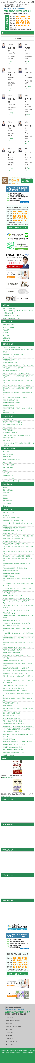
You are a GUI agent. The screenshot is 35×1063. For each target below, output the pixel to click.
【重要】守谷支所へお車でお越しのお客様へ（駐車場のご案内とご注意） (18, 312)
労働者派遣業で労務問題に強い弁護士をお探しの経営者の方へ (18, 735)
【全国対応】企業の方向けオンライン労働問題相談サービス (18, 634)
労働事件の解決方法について (11, 731)
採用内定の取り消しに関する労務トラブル (15, 673)
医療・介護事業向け (8, 490)
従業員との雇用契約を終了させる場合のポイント (17, 373)
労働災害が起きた (8, 440)
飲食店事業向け (7, 500)
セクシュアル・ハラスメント (11, 481)
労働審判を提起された (9, 427)
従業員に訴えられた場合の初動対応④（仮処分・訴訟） (17, 389)
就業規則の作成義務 (8, 454)
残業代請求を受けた (8, 419)
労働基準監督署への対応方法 (11, 626)
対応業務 (5, 332)
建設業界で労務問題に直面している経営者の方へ (17, 668)
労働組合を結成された (9, 438)
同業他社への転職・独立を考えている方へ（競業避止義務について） (18, 709)
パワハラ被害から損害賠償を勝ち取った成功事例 (17, 729)
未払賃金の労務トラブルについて (12, 715)
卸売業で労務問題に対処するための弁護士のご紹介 (17, 647)
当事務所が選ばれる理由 (13, 1020)
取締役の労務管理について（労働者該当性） (15, 685)
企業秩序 (5, 470)
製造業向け (6, 487)
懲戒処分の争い (7, 705)
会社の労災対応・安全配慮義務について (14, 652)
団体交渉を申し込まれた (10, 432)
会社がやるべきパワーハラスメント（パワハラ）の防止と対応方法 (18, 606)
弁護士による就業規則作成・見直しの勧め (15, 397)
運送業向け (6, 495)
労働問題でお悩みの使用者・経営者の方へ (15, 528)
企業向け (5, 506)
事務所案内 (6, 340)
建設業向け (6, 498)
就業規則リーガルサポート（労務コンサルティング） (18, 610)
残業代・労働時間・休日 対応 (11, 459)
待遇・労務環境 (7, 462)
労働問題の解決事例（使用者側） (12, 403)
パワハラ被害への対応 (9, 593)
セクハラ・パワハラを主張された (12, 424)
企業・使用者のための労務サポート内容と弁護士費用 (18, 365)
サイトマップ (9, 1044)
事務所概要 (9, 1035)
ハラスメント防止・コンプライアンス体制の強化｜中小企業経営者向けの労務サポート (18, 589)
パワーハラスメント (8, 478)
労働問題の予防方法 (8, 405)
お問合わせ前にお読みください (11, 315)
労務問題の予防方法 (8, 755)
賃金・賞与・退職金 (8, 465)
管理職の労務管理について (10, 362)
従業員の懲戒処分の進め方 (10, 703)
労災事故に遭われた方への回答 (11, 718)
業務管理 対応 (7, 457)
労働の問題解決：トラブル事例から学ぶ (14, 723)
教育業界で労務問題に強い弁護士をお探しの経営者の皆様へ (18, 664)
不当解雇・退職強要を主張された (12, 422)
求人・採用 (6, 451)
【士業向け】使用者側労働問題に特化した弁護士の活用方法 (18, 351)
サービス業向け (7, 503)
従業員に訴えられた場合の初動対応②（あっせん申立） (17, 381)
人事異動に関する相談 (9, 613)
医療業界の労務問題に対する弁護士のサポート (16, 598)
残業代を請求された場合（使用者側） (13, 368)
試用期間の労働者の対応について (12, 370)
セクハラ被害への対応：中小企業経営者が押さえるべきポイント (18, 584)
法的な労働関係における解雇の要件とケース (15, 655)
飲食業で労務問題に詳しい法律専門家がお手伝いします (18, 639)
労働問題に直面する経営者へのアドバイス (15, 744)
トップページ (9, 1018)
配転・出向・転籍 (8, 467)
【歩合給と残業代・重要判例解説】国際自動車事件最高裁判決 (19, 444)
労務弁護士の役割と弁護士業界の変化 (13, 750)
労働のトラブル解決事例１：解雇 (12, 721)
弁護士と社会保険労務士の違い (11, 347)
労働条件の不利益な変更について (12, 620)
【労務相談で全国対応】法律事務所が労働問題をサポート (18, 694)
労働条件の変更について (10, 739)
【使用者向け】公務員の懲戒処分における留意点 (17, 623)
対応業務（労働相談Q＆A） (13, 1026)
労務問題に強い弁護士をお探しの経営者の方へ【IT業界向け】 (18, 616)
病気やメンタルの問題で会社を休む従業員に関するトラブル (18, 602)
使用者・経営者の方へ (9, 357)
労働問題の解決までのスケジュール (13, 360)
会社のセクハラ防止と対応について (13, 595)
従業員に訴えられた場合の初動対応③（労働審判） (17, 385)
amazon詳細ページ (8, 777)
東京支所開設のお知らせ (10, 308)
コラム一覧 (6, 515)
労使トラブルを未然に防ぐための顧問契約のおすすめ (18, 670)
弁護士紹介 (6, 330)
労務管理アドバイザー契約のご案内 (13, 354)
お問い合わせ (9, 1038)
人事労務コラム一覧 (8, 413)
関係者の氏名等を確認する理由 (11, 318)
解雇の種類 (6, 658)
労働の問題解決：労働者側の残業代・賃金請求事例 (17, 726)
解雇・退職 (6, 473)
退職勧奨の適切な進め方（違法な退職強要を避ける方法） (18, 699)
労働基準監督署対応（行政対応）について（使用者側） (17, 409)
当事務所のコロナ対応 (9, 324)
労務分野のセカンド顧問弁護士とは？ (13, 752)
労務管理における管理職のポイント (13, 660)
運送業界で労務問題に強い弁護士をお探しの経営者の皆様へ (18, 643)
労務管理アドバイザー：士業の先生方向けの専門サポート (18, 677)
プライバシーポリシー (12, 1041)
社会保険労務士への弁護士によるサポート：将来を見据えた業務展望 (18, 682)
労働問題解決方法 (8, 475)
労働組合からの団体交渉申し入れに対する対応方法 (17, 742)
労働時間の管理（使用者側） (11, 400)
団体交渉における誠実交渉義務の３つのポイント (17, 435)
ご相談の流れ (6, 338)
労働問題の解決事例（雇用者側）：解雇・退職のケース (18, 629)
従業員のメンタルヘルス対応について (13, 688)
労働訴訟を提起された (9, 430)
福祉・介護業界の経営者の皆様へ (12, 713)
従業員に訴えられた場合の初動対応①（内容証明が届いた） (18, 377)
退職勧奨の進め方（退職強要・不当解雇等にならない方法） (18, 394)
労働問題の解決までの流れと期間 (12, 747)
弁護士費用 (6, 335)
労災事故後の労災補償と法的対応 (12, 650)
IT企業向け (6, 492)
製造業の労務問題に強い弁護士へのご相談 (15, 691)
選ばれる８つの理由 (8, 327)
